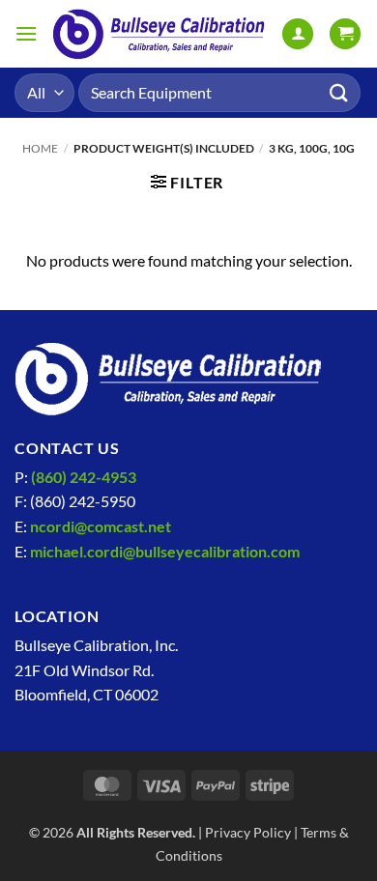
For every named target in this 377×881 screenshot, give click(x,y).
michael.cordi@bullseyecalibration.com (165, 551)
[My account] (297, 34)
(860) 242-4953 (83, 477)
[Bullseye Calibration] (159, 34)
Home (40, 148)
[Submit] (339, 92)
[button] (26, 33)
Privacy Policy (248, 832)
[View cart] (345, 34)
